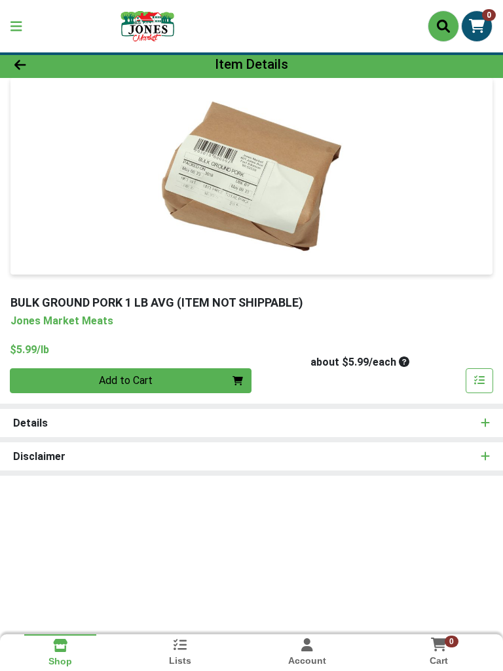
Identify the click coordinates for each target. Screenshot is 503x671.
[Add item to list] (479, 380)
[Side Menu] (16, 26)
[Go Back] (70, 64)
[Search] (443, 26)
